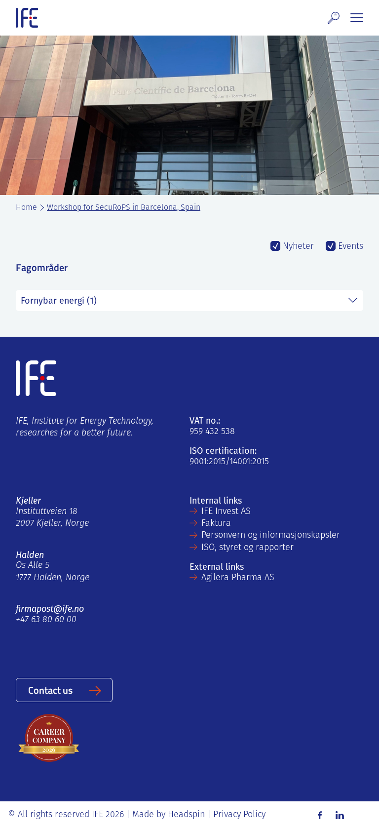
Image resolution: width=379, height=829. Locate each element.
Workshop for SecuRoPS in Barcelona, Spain (123, 208)
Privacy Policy (239, 815)
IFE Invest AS (226, 512)
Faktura (216, 523)
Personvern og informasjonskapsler (270, 535)
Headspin (186, 815)
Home (26, 208)
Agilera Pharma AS (237, 578)
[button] (333, 18)
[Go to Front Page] (27, 18)
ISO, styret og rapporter (247, 548)
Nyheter (297, 246)
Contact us (50, 690)
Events (349, 246)
